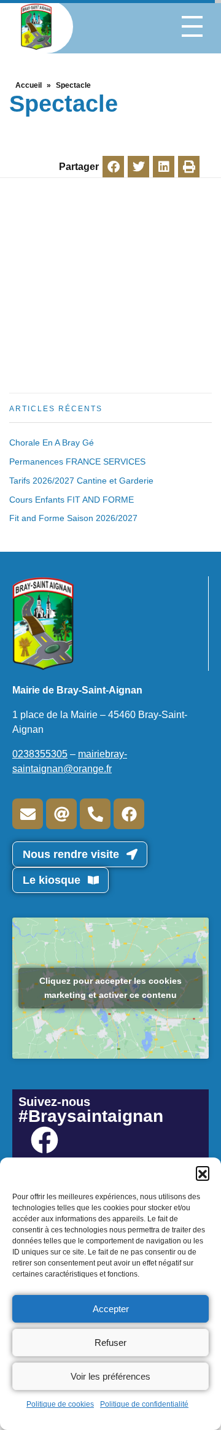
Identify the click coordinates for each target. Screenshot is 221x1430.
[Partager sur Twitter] (138, 166)
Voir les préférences (110, 1376)
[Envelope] (27, 813)
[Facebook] (129, 813)
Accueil (28, 85)
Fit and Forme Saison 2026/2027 (73, 518)
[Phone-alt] (95, 813)
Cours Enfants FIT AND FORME (71, 499)
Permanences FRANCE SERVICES (77, 461)
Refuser (110, 1342)
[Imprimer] (189, 166)
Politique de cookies (60, 1404)
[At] (61, 813)
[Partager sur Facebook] (113, 166)
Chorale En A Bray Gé (51, 442)
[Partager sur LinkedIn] (163, 166)
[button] (202, 1173)
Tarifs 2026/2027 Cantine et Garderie (81, 480)
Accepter (111, 1309)
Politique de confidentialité (144, 1404)
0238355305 (40, 754)
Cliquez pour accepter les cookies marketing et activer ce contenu (110, 988)
